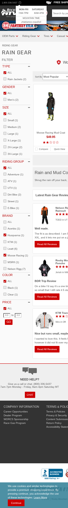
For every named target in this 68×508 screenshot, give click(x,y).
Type (6, 66)
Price (6, 302)
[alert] (31, 15)
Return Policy (53, 423)
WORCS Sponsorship (16, 419)
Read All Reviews (47, 244)
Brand (7, 215)
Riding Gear (10, 45)
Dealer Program (13, 415)
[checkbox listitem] (7, 72)
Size (5, 107)
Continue (16, 502)
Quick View (59, 149)
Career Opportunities (16, 411)
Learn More (40, 497)
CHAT (30, 394)
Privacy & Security (56, 415)
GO (9, 321)
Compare (43, 149)
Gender (8, 86)
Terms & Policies (55, 411)
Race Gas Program (15, 423)
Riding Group (13, 161)
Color (7, 275)
